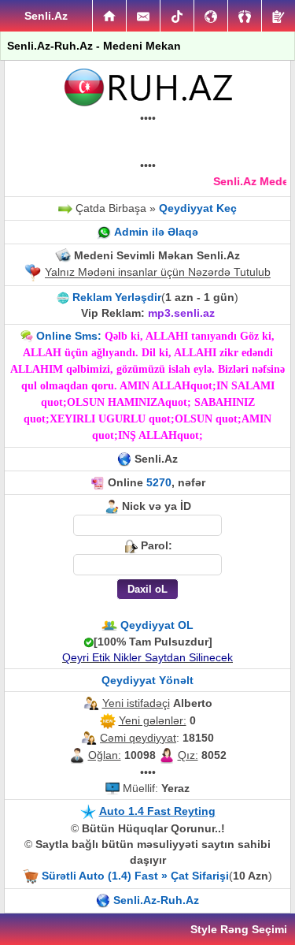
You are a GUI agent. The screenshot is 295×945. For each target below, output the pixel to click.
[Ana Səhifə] (109, 16)
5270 (158, 482)
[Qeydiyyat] (278, 16)
